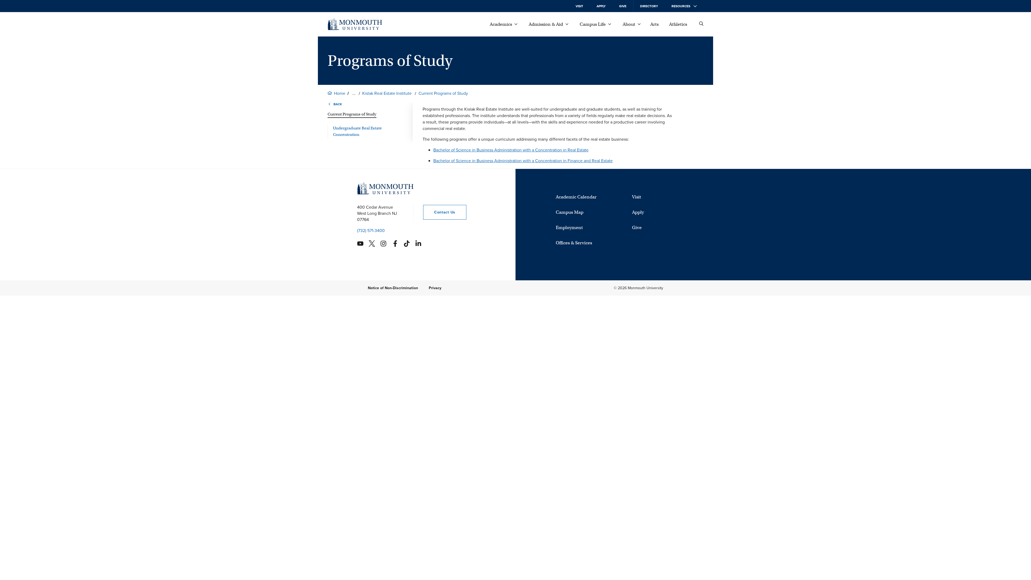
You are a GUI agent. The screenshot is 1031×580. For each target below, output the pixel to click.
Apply (601, 6)
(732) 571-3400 (371, 230)
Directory (649, 6)
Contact (439, 212)
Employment (569, 227)
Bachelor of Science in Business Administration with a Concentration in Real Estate (511, 150)
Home (339, 93)
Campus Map (569, 212)
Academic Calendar (576, 197)
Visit (579, 6)
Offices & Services (574, 243)
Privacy (435, 288)
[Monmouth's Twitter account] (372, 243)
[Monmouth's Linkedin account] (418, 243)
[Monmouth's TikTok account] (407, 243)
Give (622, 6)
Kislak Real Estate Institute (387, 93)
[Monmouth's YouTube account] (360, 243)
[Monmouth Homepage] (355, 24)
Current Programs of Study (443, 93)
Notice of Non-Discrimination (393, 288)
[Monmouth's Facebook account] (395, 243)
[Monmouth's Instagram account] (383, 243)
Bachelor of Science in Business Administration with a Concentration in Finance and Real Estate (523, 161)
